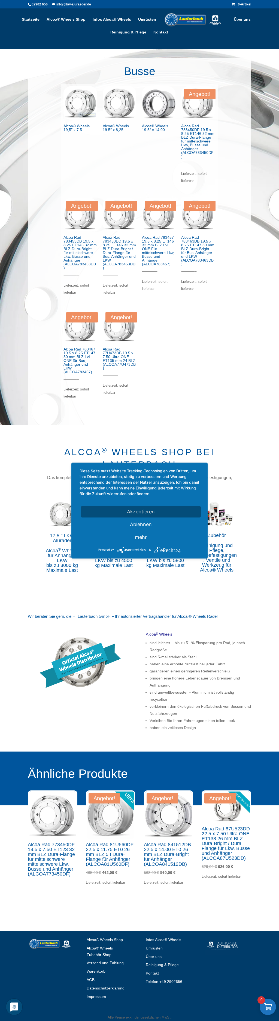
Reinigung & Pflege (128, 32)
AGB (91, 979)
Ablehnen (141, 524)
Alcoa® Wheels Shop (66, 19)
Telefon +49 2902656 (164, 981)
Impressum (96, 996)
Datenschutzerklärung (106, 988)
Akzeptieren (141, 511)
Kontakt (160, 32)
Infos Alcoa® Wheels (112, 19)
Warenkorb (96, 971)
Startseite (31, 19)
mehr (141, 537)
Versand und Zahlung (105, 963)
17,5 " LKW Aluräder (62, 538)
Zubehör (217, 535)
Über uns (242, 19)
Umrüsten (147, 19)
